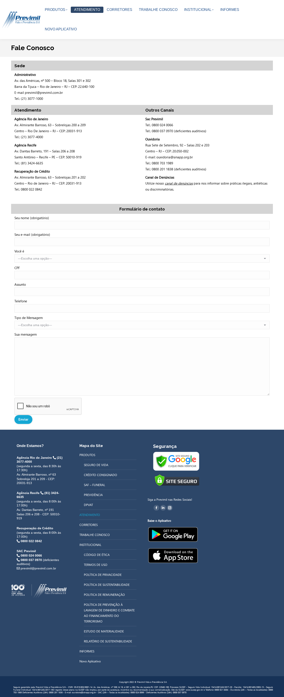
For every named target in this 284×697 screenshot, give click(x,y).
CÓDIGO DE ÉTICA (97, 555)
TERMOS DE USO (95, 565)
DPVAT (88, 505)
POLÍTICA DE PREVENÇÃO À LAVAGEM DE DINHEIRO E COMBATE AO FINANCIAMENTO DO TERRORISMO (109, 612)
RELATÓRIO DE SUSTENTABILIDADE (108, 641)
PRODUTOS (87, 455)
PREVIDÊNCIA (93, 495)
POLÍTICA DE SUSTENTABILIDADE (107, 585)
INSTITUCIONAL (90, 545)
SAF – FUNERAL (94, 485)
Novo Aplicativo (90, 661)
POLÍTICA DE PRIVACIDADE (103, 575)
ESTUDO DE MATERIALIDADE (104, 631)
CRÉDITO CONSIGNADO (100, 475)
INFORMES (86, 651)
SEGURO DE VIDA (96, 465)
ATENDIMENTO (89, 515)
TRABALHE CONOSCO (94, 535)
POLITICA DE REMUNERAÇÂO (104, 595)
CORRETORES (88, 525)
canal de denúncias (179, 183)
